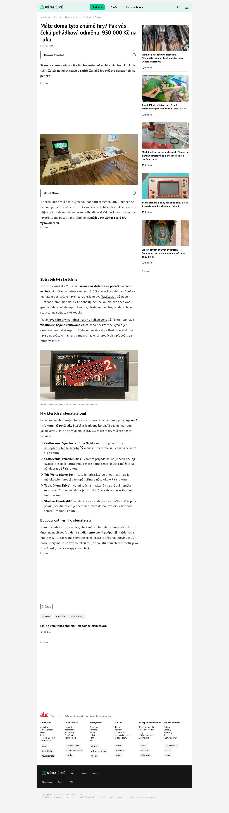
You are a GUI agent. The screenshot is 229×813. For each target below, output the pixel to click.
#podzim (144, 750)
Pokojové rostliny (146, 729)
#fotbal (94, 746)
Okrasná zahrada (146, 727)
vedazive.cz (45, 17)
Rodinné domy (120, 738)
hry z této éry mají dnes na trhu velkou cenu (77, 320)
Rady (42, 735)
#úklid (118, 745)
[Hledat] (178, 7)
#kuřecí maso (171, 745)
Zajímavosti (45, 740)
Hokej (92, 735)
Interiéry (118, 729)
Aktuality (44, 727)
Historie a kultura (134, 7)
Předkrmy (168, 732)
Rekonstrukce (120, 732)
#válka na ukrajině (74, 750)
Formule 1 (94, 729)
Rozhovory (69, 732)
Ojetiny (43, 732)
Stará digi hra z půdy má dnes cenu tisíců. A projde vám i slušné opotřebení (165, 204)
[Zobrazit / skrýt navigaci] (186, 7)
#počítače (60, 616)
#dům (118, 755)
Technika (97, 7)
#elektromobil (48, 756)
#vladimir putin (73, 745)
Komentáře (70, 729)
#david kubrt (47, 751)
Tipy (141, 732)
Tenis (92, 740)
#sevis (44, 746)
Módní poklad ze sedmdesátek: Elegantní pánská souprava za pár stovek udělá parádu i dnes (165, 155)
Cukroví (167, 727)
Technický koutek (47, 738)
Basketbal (94, 727)
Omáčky (167, 729)
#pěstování (145, 755)
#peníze (46, 616)
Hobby (117, 727)
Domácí (68, 727)
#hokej (94, 756)
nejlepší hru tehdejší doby (61, 448)
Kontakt (95, 773)
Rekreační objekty (122, 735)
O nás (72, 773)
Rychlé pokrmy (170, 738)
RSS (71, 782)
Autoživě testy (46, 729)
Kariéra (84, 773)
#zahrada (120, 750)
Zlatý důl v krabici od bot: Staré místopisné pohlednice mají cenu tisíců (164, 107)
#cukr (167, 750)
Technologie (70, 738)
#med (167, 755)
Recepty (167, 735)
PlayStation (108, 297)
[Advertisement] (89, 106)
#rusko (69, 755)
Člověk (114, 7)
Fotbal (92, 732)
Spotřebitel (70, 735)
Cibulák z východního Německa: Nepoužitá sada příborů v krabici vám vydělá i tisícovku (163, 58)
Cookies (61, 782)
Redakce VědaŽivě (54, 54)
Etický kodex (47, 782)
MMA (92, 738)
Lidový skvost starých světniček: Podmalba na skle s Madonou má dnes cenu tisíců (163, 253)
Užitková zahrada (146, 735)
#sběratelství (77, 616)
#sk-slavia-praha (98, 751)
